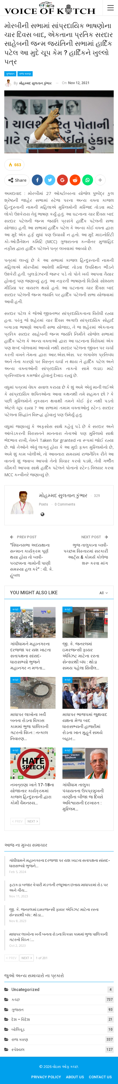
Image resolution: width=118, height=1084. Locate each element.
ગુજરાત (10, 73)
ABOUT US (75, 1077)
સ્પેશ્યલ (18, 1049)
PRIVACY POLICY (46, 1077)
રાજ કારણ (25, 73)
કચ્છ (15, 609)
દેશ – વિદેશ (20, 1019)
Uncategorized (25, 989)
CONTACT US (100, 1077)
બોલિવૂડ (18, 1029)
